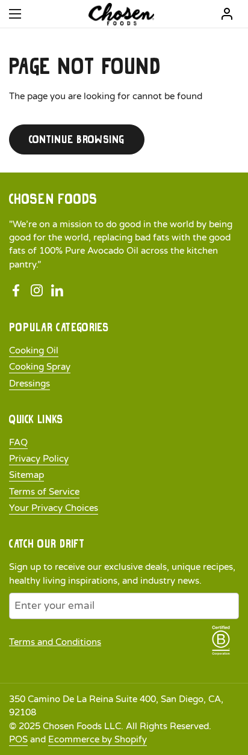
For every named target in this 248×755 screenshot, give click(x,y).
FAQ (18, 442)
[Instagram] (36, 291)
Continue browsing (77, 139)
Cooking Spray (39, 366)
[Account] (227, 14)
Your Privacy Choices (53, 508)
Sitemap (26, 474)
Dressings (29, 383)
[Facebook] (16, 291)
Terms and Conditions (55, 642)
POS (18, 739)
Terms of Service (44, 491)
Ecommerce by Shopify (97, 739)
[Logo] (121, 14)
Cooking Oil (33, 350)
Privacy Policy (39, 458)
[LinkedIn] (57, 291)
